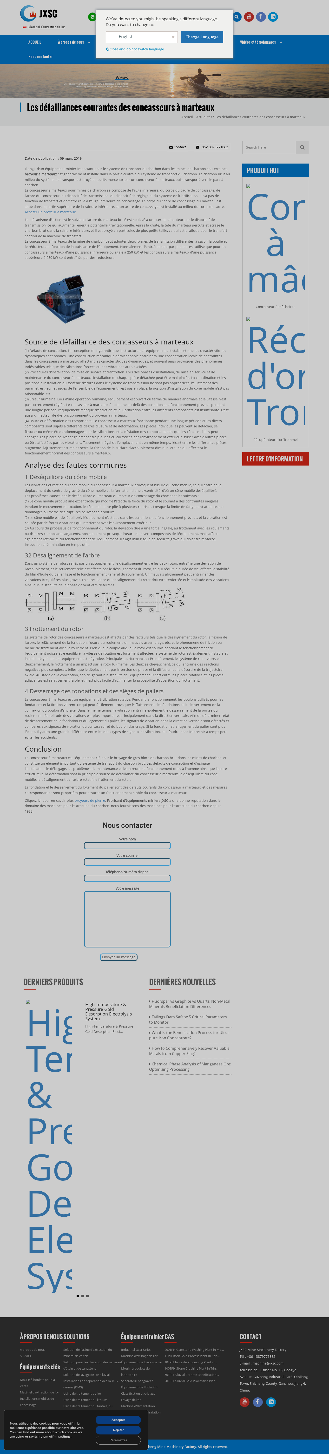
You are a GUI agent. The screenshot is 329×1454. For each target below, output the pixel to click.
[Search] (302, 147)
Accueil (187, 117)
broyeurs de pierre (90, 800)
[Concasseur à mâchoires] (275, 240)
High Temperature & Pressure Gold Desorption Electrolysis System (108, 1011)
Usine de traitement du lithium (85, 1400)
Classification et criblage (138, 1393)
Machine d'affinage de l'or (139, 1356)
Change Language (202, 37)
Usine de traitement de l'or (82, 1393)
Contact (179, 147)
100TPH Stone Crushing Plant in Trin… (191, 1368)
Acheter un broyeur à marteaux (50, 212)
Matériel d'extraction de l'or (46, 27)
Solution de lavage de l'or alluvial (86, 1374)
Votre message (127, 888)
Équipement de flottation (139, 1387)
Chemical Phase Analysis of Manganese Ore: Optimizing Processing (190, 1066)
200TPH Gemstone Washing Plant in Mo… (194, 1349)
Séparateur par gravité (137, 1381)
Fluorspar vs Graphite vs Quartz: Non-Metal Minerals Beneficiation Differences (189, 1004)
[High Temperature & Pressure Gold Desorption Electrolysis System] (49, 1146)
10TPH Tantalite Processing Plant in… (190, 1362)
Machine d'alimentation (138, 1406)
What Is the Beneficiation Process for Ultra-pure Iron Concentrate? (189, 1035)
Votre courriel (127, 855)
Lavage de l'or (131, 1400)
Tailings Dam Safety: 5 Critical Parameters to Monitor (188, 1019)
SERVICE (26, 1356)
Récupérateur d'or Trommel (275, 439)
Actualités (204, 117)
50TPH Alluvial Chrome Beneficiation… (191, 1374)
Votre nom (127, 839)
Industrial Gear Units (136, 1349)
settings (64, 1436)
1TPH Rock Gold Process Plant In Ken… (192, 1356)
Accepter (118, 1420)
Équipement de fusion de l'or (141, 1362)
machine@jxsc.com (268, 1363)
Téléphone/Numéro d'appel (127, 872)
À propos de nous (32, 1349)
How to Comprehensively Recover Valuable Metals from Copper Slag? (189, 1051)
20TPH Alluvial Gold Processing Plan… (191, 1381)
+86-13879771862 (213, 147)
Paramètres (118, 1440)
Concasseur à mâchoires (275, 307)
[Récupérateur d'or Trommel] (275, 373)
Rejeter (118, 1430)
